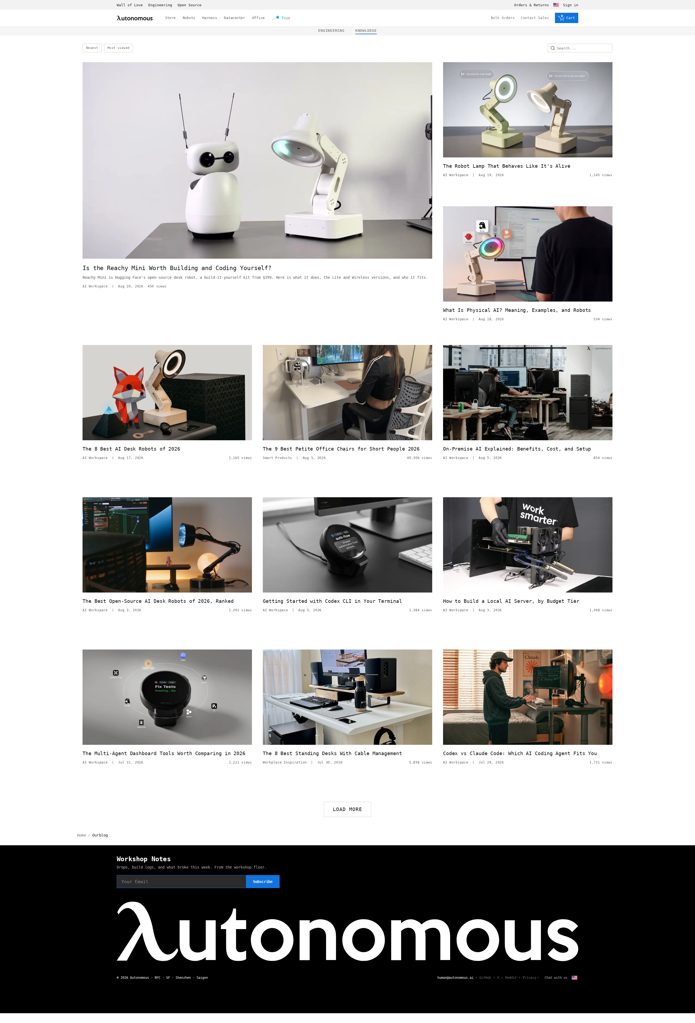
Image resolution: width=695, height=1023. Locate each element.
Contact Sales (535, 18)
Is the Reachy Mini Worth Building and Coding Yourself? (177, 268)
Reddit (511, 978)
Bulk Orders (503, 18)
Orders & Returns (531, 5)
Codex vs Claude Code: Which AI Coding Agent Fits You (520, 753)
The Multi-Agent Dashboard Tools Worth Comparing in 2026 (164, 753)
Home (81, 835)
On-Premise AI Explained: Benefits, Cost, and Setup (517, 449)
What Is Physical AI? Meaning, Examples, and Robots (517, 310)
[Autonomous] (135, 18)
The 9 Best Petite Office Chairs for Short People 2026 (341, 449)
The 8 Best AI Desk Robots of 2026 (131, 449)
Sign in (570, 5)
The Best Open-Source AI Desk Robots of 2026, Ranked (158, 601)
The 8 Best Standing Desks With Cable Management (332, 753)
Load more (347, 809)
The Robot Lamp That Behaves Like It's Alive (506, 166)
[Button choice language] (556, 5)
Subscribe (263, 881)
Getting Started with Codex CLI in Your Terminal (332, 601)
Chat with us (556, 978)
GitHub (485, 978)
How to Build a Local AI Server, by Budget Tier (511, 601)
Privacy (529, 978)
